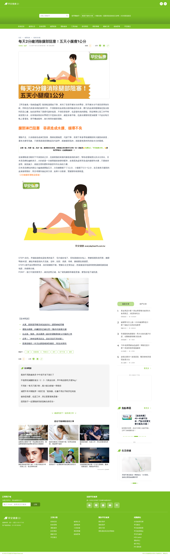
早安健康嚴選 (138, 528)
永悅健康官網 (138, 522)
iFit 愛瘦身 (137, 547)
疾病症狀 (21, 26)
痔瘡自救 (98, 16)
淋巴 (54, 352)
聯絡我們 (102, 525)
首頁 (19, 37)
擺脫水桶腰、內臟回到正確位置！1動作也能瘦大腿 (44, 329)
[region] (64, 149)
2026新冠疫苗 (126, 16)
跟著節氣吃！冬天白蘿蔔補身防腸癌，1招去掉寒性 (44, 343)
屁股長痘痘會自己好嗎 (111, 16)
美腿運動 (36, 352)
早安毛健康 (138, 534)
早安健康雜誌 (138, 531)
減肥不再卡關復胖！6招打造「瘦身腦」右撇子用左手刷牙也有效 (48, 391)
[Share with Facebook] (104, 45)
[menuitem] (21, 26)
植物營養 (117, 26)
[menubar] (74, 26)
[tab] (125, 304)
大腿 (27, 352)
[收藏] (90, 45)
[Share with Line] (100, 45)
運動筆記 (137, 540)
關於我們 (102, 522)
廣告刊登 (102, 528)
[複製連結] (107, 45)
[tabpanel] (134, 339)
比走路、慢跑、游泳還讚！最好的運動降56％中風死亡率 (47, 334)
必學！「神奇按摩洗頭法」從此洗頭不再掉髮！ (43, 339)
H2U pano (137, 537)
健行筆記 (137, 544)
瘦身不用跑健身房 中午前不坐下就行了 (37, 375)
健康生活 (32, 26)
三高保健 (74, 26)
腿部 (70, 352)
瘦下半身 (62, 352)
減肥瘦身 (53, 26)
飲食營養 (42, 26)
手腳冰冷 (46, 352)
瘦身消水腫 (36, 37)
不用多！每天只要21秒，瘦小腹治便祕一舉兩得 (41, 386)
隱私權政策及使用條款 (106, 531)
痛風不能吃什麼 (87, 16)
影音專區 (85, 26)
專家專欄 (95, 26)
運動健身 (64, 26)
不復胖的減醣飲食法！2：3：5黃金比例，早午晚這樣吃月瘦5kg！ (49, 380)
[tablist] (134, 304)
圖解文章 (106, 26)
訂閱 (35, 504)
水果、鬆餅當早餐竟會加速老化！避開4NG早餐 (43, 324)
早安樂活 (127, 26)
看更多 (146, 368)
